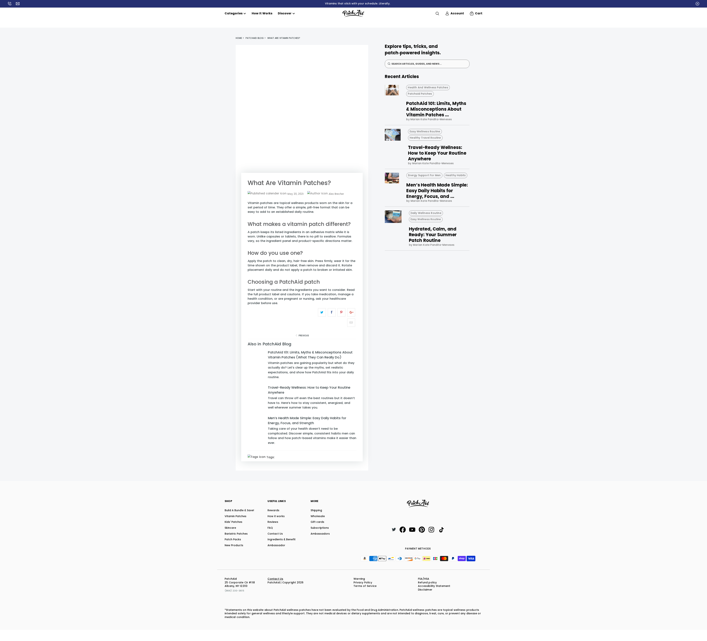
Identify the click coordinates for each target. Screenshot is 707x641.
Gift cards (317, 522)
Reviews (273, 522)
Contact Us (275, 534)
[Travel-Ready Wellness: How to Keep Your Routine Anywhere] (257, 399)
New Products (234, 545)
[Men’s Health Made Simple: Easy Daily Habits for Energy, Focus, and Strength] (257, 431)
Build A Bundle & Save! (239, 510)
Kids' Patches (233, 522)
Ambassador (276, 545)
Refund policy (427, 582)
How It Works (262, 13)
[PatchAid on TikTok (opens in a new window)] (441, 529)
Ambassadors (320, 534)
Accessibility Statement (434, 586)
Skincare (230, 528)
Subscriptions (320, 528)
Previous (303, 335)
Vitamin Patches (235, 516)
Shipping (316, 510)
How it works (276, 516)
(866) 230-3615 (234, 590)
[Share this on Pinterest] (341, 312)
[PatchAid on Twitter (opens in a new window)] (394, 530)
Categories (233, 13)
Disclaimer (425, 589)
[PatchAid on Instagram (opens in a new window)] (431, 529)
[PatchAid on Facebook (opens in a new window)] (402, 529)
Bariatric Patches (236, 534)
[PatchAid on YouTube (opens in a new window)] (412, 529)
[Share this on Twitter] (322, 312)
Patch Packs (233, 539)
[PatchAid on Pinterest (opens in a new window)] (421, 529)
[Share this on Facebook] (332, 312)
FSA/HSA (423, 579)
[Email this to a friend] (351, 322)
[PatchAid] (353, 13)
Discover (284, 13)
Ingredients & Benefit (282, 539)
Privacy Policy (363, 582)
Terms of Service (365, 586)
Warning (359, 579)
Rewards (273, 510)
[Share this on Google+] (351, 312)
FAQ (270, 528)
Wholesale (318, 516)
